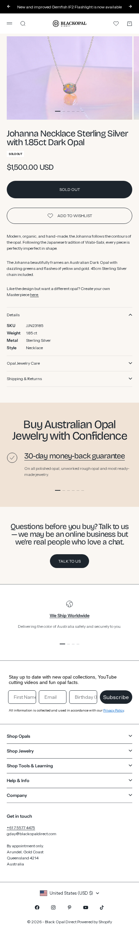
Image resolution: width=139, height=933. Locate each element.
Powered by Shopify (94, 921)
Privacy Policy (113, 710)
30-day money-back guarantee (74, 455)
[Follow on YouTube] (85, 907)
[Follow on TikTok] (102, 907)
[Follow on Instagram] (53, 907)
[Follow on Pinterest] (69, 907)
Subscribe (116, 697)
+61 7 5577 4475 (21, 827)
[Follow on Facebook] (37, 907)
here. (34, 294)
